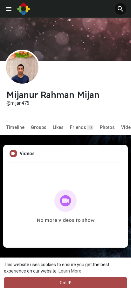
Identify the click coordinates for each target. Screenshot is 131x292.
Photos (107, 127)
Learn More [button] (70, 270)
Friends (81, 127)
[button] (120, 9)
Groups (38, 127)
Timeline (15, 127)
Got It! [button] (65, 282)
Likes (58, 127)
